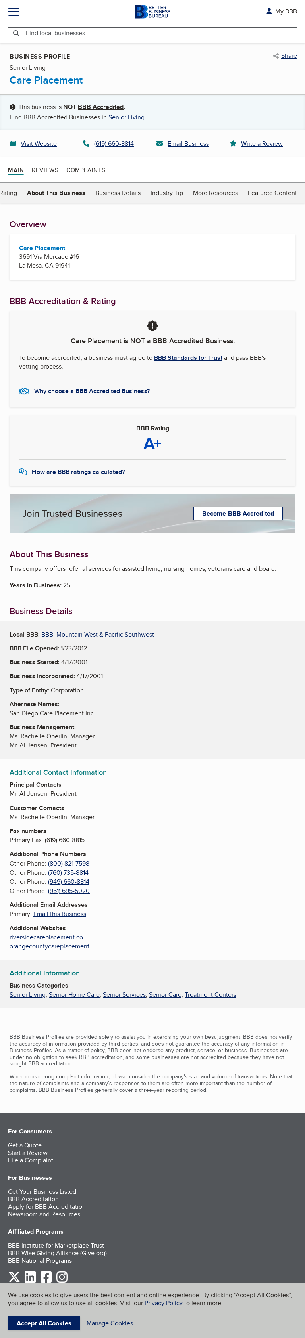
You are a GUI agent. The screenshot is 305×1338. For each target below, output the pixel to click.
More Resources (215, 192)
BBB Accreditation (33, 1199)
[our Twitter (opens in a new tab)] (14, 1281)
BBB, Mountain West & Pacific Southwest (97, 634)
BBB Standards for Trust (188, 357)
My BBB (286, 11)
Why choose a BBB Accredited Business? (92, 391)
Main (16, 170)
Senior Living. (127, 117)
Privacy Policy (164, 1302)
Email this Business (59, 913)
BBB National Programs (40, 1260)
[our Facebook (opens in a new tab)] (46, 1281)
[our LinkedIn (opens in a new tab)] (30, 1281)
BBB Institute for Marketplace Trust (56, 1245)
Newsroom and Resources (44, 1214)
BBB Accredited (101, 106)
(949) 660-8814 (68, 881)
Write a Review (262, 143)
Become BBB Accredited (238, 513)
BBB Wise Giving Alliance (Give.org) (57, 1253)
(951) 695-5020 (69, 890)
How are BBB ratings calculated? (78, 471)
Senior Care (165, 994)
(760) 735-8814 (68, 872)
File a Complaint (30, 1160)
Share (289, 56)
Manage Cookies (110, 1323)
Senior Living (28, 994)
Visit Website (39, 143)
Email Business (188, 143)
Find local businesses (55, 33)
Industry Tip (167, 192)
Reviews (45, 170)
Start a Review (28, 1152)
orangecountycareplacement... (52, 946)
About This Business (56, 192)
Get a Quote (25, 1145)
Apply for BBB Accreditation (47, 1206)
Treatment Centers (210, 994)
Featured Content (272, 192)
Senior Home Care (74, 994)
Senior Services (124, 994)
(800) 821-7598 (68, 863)
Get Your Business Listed (42, 1191)
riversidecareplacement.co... (49, 937)
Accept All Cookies (44, 1323)
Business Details (118, 192)
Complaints (86, 170)
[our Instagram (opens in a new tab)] (62, 1281)
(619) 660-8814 (114, 143)
